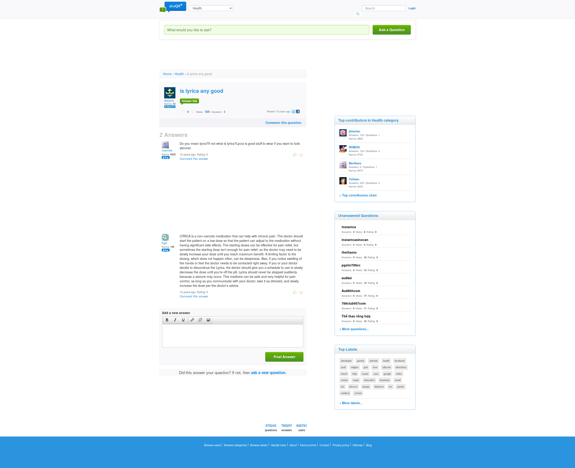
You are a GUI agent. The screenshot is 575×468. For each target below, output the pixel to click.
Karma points (308, 445)
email (397, 380)
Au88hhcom (351, 290)
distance (379, 386)
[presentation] (167, 320)
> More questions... (354, 329)
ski (342, 386)
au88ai (347, 278)
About (293, 445)
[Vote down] (193, 111)
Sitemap (358, 445)
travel (344, 373)
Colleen (354, 179)
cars (376, 373)
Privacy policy (340, 445)
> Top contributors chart (358, 195)
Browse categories (235, 445)
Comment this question (283, 122)
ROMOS (354, 147)
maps (356, 380)
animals (373, 360)
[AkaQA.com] (173, 6)
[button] (167, 320)
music (365, 373)
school (358, 393)
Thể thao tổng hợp (356, 316)
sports (400, 386)
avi (390, 386)
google (387, 373)
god (366, 367)
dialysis (169, 100)
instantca (349, 227)
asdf (343, 367)
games (360, 360)
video (399, 373)
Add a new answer (176, 312)
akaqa (366, 386)
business (385, 380)
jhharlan (354, 131)
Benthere (355, 163)
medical (345, 393)
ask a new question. (268, 372)
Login (412, 8)
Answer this (189, 101)
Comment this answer (194, 158)
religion (354, 367)
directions (401, 367)
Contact (324, 445)
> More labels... (351, 403)
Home (167, 73)
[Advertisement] (241, 58)
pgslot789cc (351, 265)
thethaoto (349, 252)
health (386, 360)
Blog (369, 445)
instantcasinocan (355, 239)
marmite (167, 150)
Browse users (212, 445)
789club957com (354, 303)
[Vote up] (184, 111)
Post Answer (284, 356)
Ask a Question (392, 29)
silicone (387, 367)
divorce (353, 386)
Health (179, 73)
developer (346, 360)
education (369, 380)
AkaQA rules (278, 445)
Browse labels (259, 445)
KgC (164, 243)
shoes (344, 380)
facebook (400, 360)
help (354, 373)
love (375, 367)
